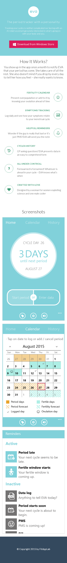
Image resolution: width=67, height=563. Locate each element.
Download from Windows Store (35, 44)
